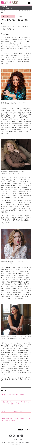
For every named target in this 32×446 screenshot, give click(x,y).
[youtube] (10, 436)
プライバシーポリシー (16, 439)
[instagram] (21, 436)
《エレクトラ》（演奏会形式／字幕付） (13, 395)
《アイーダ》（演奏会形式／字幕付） (13, 411)
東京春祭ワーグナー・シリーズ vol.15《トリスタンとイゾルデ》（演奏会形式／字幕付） (15, 403)
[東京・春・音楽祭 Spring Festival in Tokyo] (9, 3)
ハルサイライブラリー (8, 16)
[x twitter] (14, 436)
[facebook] (18, 436)
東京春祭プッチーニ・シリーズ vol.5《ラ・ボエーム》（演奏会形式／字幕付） (16, 419)
